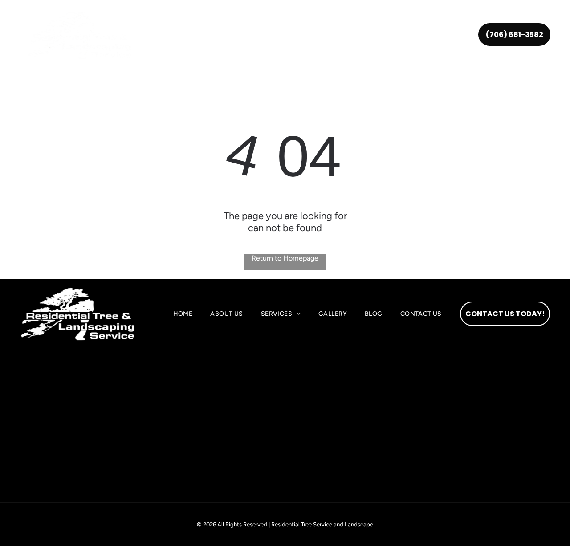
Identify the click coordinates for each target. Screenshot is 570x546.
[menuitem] (185, 35)
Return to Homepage (285, 258)
